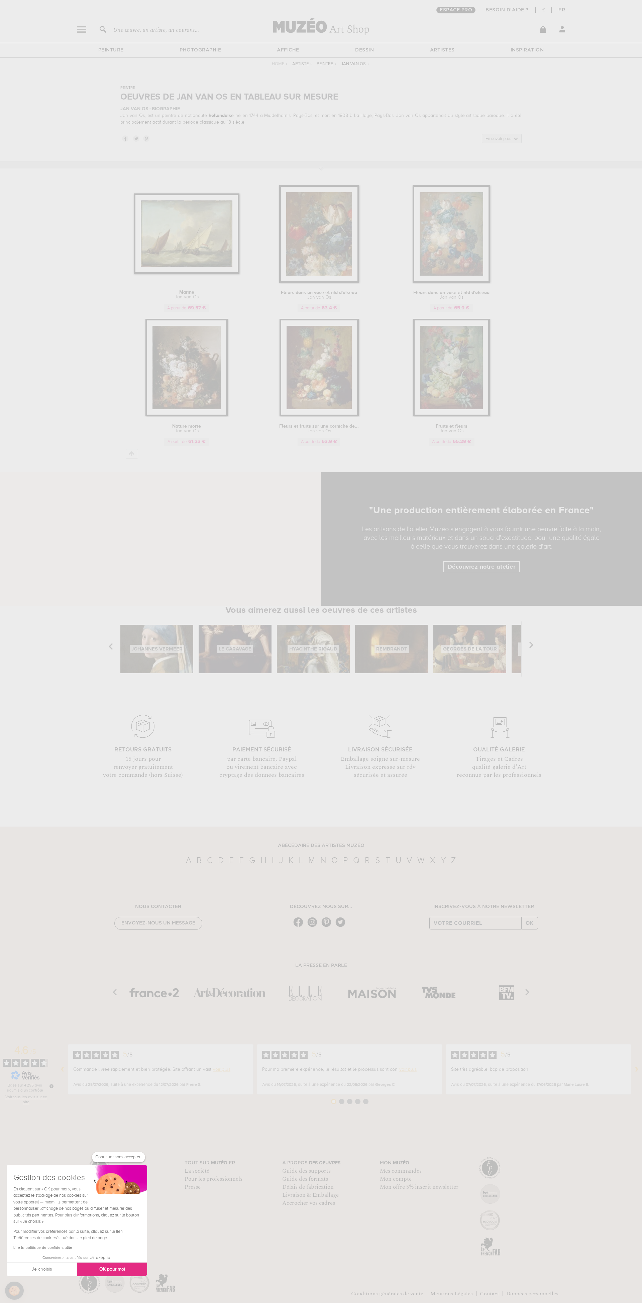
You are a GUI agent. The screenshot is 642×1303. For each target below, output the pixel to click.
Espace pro (456, 10)
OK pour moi (112, 1269)
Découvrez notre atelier (482, 567)
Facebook (125, 138)
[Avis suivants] (636, 1069)
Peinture (111, 50)
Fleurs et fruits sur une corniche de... (319, 428)
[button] (14, 1291)
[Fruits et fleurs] (451, 415)
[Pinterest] (328, 926)
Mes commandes (401, 1171)
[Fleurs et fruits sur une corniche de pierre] (319, 415)
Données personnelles (532, 1294)
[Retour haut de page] (131, 453)
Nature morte (186, 428)
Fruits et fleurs (451, 428)
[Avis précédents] (62, 1069)
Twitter (135, 138)
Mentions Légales (451, 1294)
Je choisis (42, 1269)
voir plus (221, 1069)
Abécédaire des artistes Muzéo (321, 846)
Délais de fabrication (308, 1187)
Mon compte (396, 1179)
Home (278, 64)
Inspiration (527, 50)
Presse (193, 1187)
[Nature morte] (186, 415)
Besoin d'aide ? (507, 10)
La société (197, 1171)
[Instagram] (314, 926)
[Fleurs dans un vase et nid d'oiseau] (319, 281)
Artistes (442, 50)
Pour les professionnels (213, 1179)
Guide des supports (306, 1171)
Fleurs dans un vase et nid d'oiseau (319, 295)
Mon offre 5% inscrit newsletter (419, 1187)
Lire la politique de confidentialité (42, 1248)
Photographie (200, 50)
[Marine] (187, 273)
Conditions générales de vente (387, 1294)
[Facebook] (300, 926)
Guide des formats (305, 1179)
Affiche (288, 50)
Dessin (364, 50)
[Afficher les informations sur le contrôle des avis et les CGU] (51, 1086)
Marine (187, 294)
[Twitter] (342, 926)
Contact (489, 1294)
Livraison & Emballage (310, 1195)
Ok (530, 923)
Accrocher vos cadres (308, 1203)
